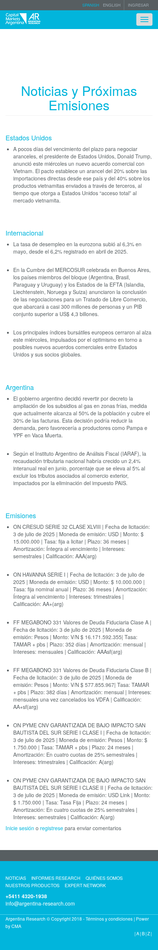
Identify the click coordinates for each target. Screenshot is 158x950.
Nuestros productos (33, 885)
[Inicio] (23, 19)
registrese (51, 828)
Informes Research (55, 878)
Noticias (16, 878)
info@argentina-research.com (40, 903)
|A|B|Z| (143, 933)
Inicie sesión (20, 828)
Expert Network (85, 885)
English (112, 5)
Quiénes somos (104, 878)
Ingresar (138, 5)
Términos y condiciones (109, 918)
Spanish (90, 5)
